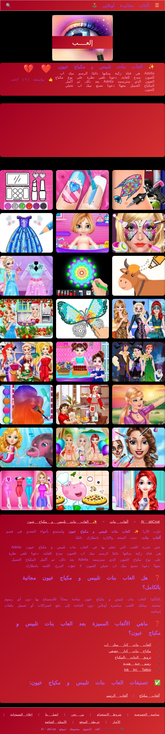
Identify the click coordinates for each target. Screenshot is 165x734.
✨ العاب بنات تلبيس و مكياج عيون (62, 522)
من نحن (77, 714)
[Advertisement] (82, 130)
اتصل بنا (51, 714)
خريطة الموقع (89, 722)
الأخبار (116, 722)
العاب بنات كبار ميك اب (127, 645)
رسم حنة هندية (137, 663)
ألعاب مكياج (149, 696)
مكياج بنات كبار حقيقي (130, 651)
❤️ (46, 68)
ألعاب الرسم (117, 696)
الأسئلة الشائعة (56, 722)
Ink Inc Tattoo (137, 670)
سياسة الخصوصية (146, 714)
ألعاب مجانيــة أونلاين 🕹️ (120, 5)
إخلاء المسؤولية (21, 714)
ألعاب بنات (119, 522)
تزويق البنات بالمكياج (133, 657)
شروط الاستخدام (109, 714)
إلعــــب (82, 42)
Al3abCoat (150, 522)
